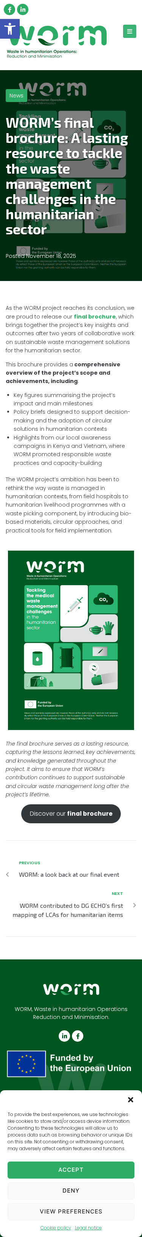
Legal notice (88, 1227)
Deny (71, 1190)
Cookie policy (56, 1227)
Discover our (71, 813)
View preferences (71, 1211)
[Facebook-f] (9, 9)
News (16, 95)
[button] (10, 29)
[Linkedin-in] (22, 9)
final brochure (95, 316)
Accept (71, 1169)
